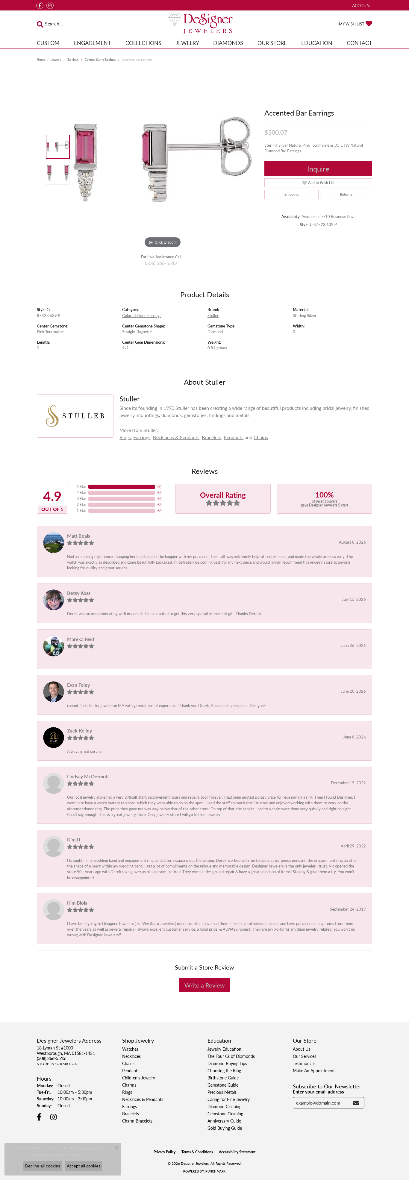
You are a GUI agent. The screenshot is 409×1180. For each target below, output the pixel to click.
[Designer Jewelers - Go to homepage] (204, 23)
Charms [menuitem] (129, 1085)
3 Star (81, 498)
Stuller (213, 315)
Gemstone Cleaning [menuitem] (225, 1114)
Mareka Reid (80, 638)
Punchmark (215, 1171)
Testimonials (304, 1063)
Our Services (304, 1056)
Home (41, 59)
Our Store (272, 42)
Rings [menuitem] (127, 1092)
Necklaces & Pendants (176, 437)
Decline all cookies (42, 1166)
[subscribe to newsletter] (356, 1102)
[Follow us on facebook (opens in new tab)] (39, 5)
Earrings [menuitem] (129, 1106)
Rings (125, 437)
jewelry (56, 59)
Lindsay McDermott (88, 776)
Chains (261, 437)
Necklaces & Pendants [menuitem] (142, 1099)
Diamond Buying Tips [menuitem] (227, 1063)
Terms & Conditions (197, 1152)
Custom (48, 42)
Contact (359, 42)
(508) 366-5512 (161, 263)
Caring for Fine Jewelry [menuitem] (228, 1099)
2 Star (81, 504)
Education (316, 42)
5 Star (81, 486)
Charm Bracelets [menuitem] (137, 1121)
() (159, 486)
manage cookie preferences (58, 1154)
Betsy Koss (78, 592)
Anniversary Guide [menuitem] (224, 1121)
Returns (346, 194)
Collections (143, 42)
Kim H (73, 839)
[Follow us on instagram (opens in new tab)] (50, 5)
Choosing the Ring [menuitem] (224, 1070)
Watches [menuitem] (130, 1049)
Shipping (291, 194)
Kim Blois (77, 902)
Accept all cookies (84, 1166)
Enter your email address (318, 1091)
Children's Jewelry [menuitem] (138, 1078)
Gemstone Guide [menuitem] (222, 1085)
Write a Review (204, 985)
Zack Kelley (79, 730)
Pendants (233, 437)
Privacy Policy (164, 1152)
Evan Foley (78, 684)
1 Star (81, 510)
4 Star (81, 492)
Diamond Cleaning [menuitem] (224, 1106)
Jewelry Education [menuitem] (224, 1049)
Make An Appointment (314, 1070)
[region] (162, 159)
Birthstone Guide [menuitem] (223, 1078)
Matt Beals (78, 535)
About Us (301, 1049)
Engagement (92, 42)
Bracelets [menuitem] (130, 1114)
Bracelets (211, 437)
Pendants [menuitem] (130, 1070)
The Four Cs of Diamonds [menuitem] (231, 1056)
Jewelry (187, 42)
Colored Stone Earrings (100, 59)
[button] (361, 5)
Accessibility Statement (237, 1152)
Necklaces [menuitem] (131, 1056)
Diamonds (228, 42)
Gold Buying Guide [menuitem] (224, 1128)
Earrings (72, 59)
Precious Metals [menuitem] (222, 1092)
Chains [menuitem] (128, 1063)
